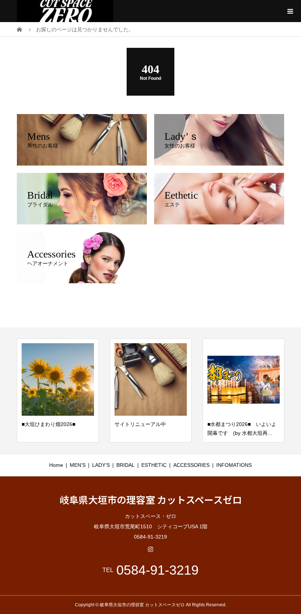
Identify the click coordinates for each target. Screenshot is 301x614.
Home (56, 465)
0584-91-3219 (157, 570)
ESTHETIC (154, 465)
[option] (58, 390)
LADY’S (101, 465)
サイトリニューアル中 (140, 424)
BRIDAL (125, 465)
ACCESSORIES (191, 465)
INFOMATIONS (234, 465)
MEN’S (78, 465)
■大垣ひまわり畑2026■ (48, 424)
